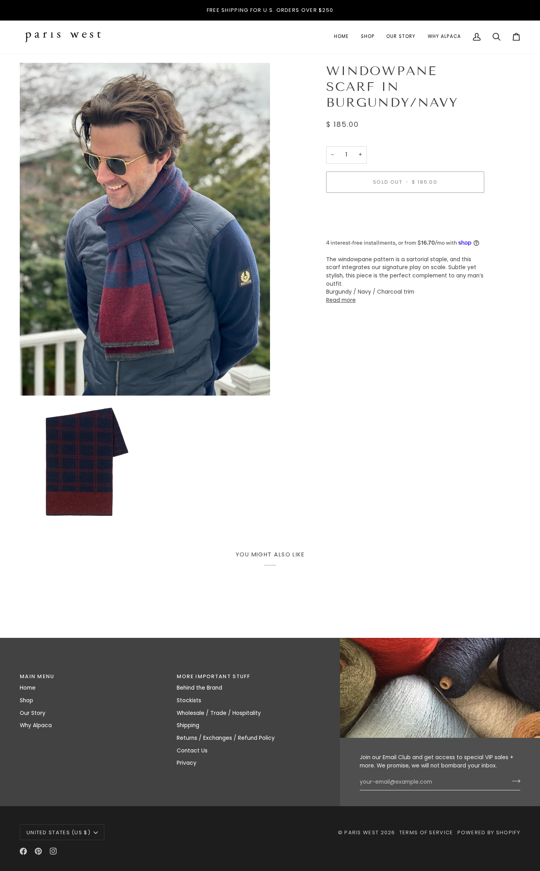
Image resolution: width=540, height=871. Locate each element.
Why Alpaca (36, 725)
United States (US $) (58, 832)
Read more (341, 300)
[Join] (513, 781)
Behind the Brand (199, 688)
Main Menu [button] (37, 676)
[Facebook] (23, 851)
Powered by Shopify (488, 832)
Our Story (32, 713)
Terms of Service (426, 832)
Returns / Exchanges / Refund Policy (226, 738)
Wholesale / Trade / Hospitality (219, 713)
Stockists (189, 700)
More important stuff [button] (214, 676)
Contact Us (192, 750)
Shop (26, 700)
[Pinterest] (38, 851)
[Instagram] (53, 851)
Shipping (188, 725)
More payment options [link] (356, 229)
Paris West (361, 832)
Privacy (186, 763)
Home (28, 688)
